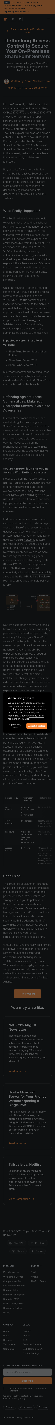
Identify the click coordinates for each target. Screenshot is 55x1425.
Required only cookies (14, 726)
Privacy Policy (36, 715)
